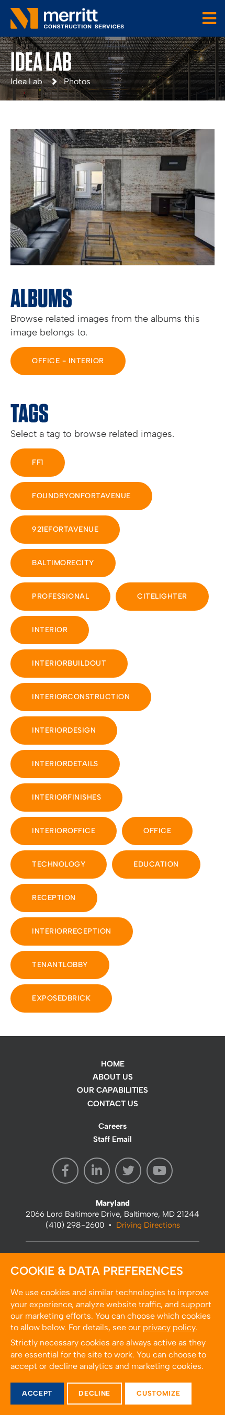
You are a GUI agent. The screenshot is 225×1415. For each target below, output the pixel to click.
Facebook (65, 1171)
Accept (37, 1393)
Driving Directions (148, 1225)
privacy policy (169, 1327)
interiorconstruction (81, 696)
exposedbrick (61, 998)
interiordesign (64, 730)
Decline (94, 1393)
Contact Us (112, 1103)
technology (58, 864)
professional (60, 596)
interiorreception (71, 931)
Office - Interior (68, 360)
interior (50, 629)
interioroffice (63, 830)
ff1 (37, 462)
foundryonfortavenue (81, 495)
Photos (77, 81)
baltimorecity (63, 562)
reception (54, 897)
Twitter (128, 1171)
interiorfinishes (66, 797)
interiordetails (65, 763)
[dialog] (112, 1334)
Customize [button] (158, 1393)
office (157, 830)
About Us (113, 1077)
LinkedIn (97, 1171)
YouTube (160, 1171)
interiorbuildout (69, 663)
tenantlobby (60, 964)
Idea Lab (26, 81)
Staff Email (112, 1139)
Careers (112, 1126)
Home (113, 1064)
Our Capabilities (112, 1090)
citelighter (162, 596)
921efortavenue (65, 529)
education (156, 864)
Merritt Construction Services (68, 18)
